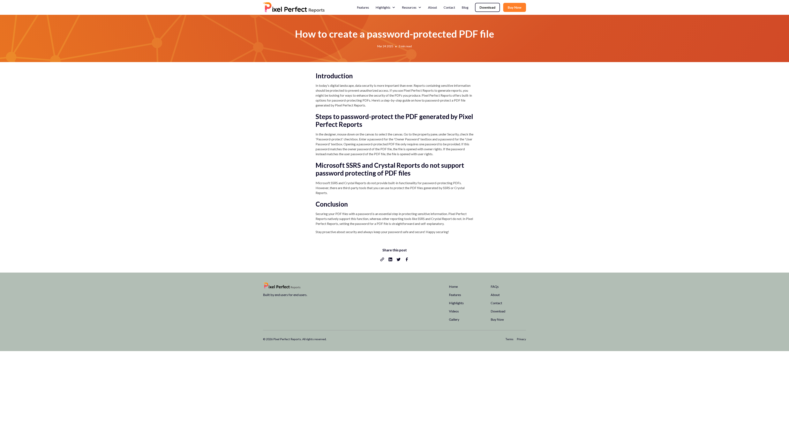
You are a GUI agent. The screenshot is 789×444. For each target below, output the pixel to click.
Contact (449, 7)
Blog (465, 7)
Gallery (454, 319)
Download (487, 7)
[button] (385, 7)
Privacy (521, 339)
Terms (509, 339)
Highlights (456, 303)
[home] (294, 7)
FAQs (495, 286)
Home (453, 286)
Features (363, 7)
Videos (454, 311)
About (432, 7)
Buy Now (514, 7)
